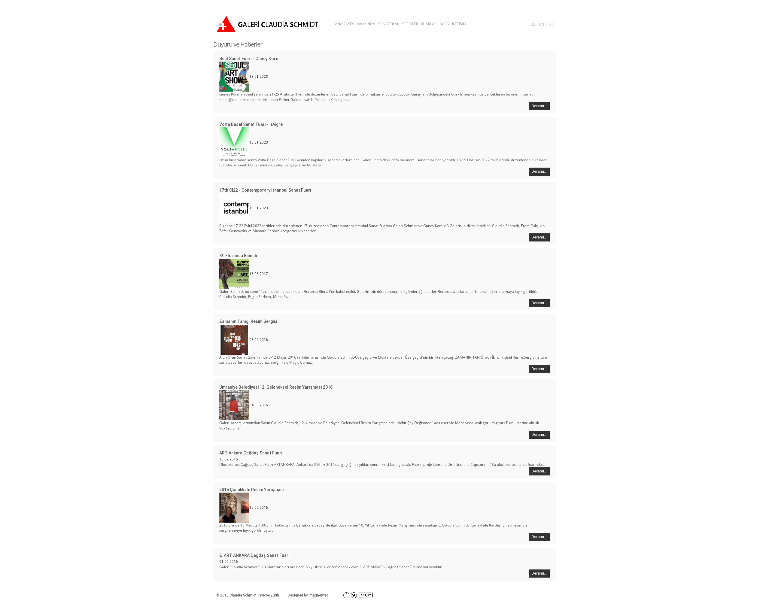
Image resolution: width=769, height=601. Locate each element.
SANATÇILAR (388, 23)
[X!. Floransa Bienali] (234, 273)
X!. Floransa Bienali (238, 255)
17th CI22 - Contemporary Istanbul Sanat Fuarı (265, 190)
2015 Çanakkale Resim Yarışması (251, 489)
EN (542, 24)
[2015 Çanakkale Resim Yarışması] (234, 507)
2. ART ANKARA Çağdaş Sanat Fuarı (254, 555)
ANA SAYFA (344, 23)
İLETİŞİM (459, 23)
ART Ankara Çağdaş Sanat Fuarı (250, 453)
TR (550, 24)
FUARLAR (428, 23)
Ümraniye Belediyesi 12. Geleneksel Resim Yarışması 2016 (276, 387)
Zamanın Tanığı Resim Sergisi (248, 321)
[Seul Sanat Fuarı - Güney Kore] (234, 76)
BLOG (444, 23)
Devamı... (539, 106)
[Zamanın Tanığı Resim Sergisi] (234, 339)
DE (533, 24)
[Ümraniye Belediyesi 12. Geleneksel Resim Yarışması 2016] (234, 404)
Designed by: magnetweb (308, 595)
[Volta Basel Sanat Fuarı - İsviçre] (234, 142)
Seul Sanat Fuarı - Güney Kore (248, 58)
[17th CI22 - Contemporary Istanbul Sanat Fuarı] (234, 207)
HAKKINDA (366, 23)
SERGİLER (410, 23)
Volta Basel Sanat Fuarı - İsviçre (251, 124)
